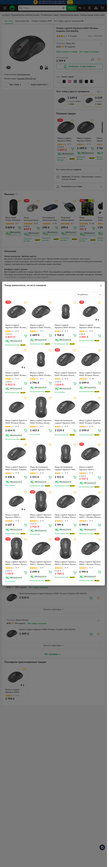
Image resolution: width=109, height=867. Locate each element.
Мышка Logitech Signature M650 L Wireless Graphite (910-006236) (89, 468)
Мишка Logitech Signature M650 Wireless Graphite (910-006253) (65, 326)
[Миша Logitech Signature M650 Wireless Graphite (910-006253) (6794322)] (90, 407)
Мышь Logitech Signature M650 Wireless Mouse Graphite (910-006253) (65, 374)
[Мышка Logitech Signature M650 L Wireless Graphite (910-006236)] (90, 454)
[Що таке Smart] (23, 345)
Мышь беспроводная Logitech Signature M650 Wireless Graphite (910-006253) (65, 422)
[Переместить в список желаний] (25, 303)
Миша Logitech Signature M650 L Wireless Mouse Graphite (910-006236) (40, 516)
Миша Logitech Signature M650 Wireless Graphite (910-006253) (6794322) (90, 422)
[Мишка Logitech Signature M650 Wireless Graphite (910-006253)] (66, 312)
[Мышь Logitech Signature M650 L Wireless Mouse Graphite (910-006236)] (66, 501)
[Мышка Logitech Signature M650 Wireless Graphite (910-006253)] (16, 312)
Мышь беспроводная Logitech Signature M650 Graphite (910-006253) (40, 468)
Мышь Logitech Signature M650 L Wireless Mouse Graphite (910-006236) (65, 516)
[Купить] (25, 336)
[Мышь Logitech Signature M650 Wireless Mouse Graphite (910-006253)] (66, 359)
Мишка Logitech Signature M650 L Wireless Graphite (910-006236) (15, 516)
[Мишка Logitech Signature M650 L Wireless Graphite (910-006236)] (16, 501)
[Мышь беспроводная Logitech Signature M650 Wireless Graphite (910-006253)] (66, 407)
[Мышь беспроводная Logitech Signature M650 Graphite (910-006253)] (41, 454)
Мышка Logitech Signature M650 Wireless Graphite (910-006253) (16, 326)
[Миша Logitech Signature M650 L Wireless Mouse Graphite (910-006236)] (41, 501)
